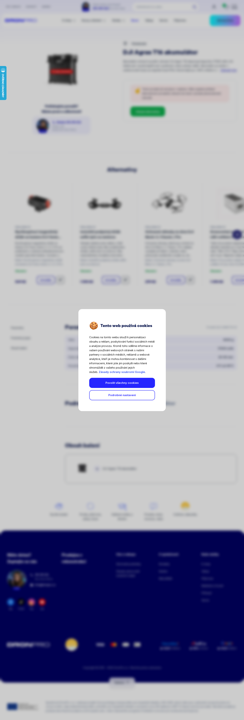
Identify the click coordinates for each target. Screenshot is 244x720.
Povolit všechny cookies (122, 383)
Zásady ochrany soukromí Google (122, 372)
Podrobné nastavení (122, 395)
